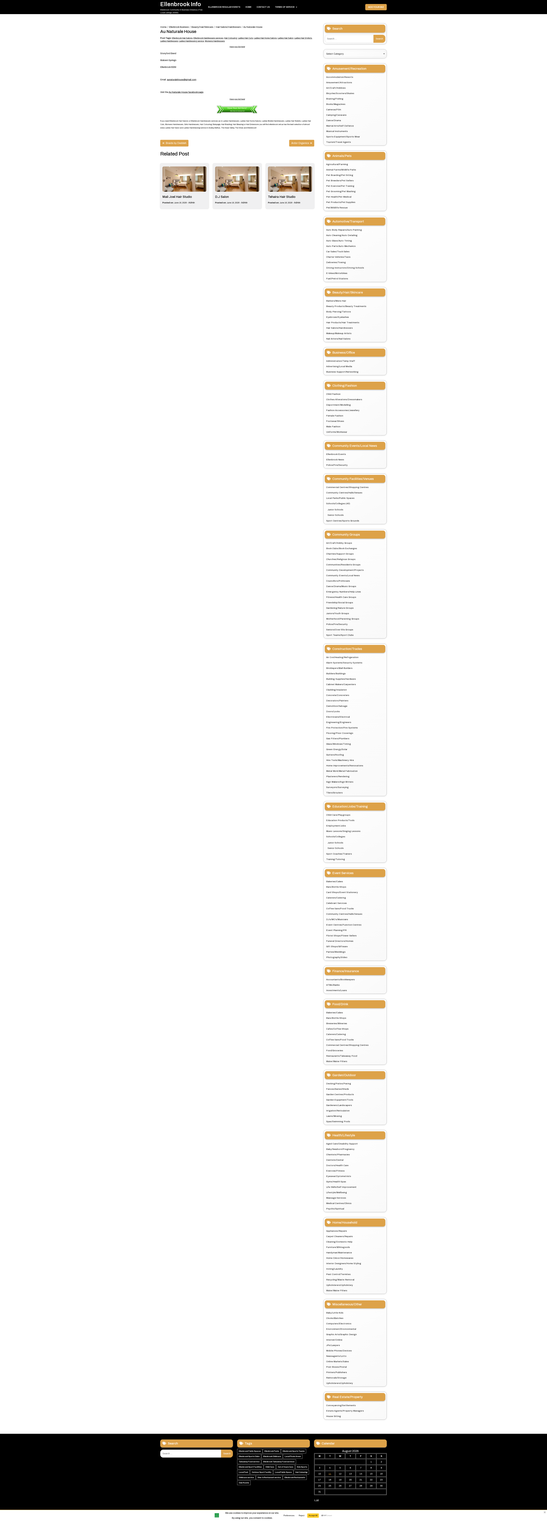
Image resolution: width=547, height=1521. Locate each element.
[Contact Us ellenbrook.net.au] (237, 114)
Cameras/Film (333, 109)
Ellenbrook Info (180, 4)
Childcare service (246, 1478)
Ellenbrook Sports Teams (294, 1451)
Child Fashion (333, 394)
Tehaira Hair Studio (281, 197)
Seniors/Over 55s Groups (339, 630)
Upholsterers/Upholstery (339, 1285)
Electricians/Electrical (338, 717)
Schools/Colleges (335, 836)
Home (248, 7)
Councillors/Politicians (338, 581)
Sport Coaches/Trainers (339, 854)
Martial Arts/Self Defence (340, 126)
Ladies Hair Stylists (303, 38)
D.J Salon (222, 197)
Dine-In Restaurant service (269, 1478)
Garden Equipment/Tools (339, 1100)
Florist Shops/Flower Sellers (341, 936)
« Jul (316, 1500)
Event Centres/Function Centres (344, 925)
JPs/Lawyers (333, 1345)
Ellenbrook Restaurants (294, 1478)
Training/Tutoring (335, 859)
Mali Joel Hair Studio (177, 197)
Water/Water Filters (336, 1061)
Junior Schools (335, 510)
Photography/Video (336, 957)
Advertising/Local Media (339, 366)
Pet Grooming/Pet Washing (341, 191)
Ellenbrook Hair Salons (182, 38)
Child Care (269, 1467)
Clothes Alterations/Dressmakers (344, 399)
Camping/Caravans (336, 115)
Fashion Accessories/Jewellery (343, 410)
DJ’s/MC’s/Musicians (337, 919)
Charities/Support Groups (340, 554)
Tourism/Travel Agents (338, 142)
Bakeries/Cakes (334, 881)
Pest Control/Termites (338, 1274)
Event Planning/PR (336, 930)
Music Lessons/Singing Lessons (343, 831)
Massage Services (336, 1198)
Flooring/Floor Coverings (339, 733)
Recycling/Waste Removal (340, 1280)
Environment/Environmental (341, 1329)
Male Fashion (333, 426)
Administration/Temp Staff (340, 361)
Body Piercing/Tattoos (338, 312)
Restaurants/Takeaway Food (341, 1056)
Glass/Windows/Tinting (338, 744)
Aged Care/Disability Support (342, 1144)
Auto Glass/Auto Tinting (339, 241)
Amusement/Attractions (339, 82)
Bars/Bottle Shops (336, 887)
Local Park (243, 1472)
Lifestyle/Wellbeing (336, 1192)
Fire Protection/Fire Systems (342, 728)
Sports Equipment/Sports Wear (343, 137)
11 (330, 1474)
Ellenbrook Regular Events (224, 7)
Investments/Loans (336, 990)
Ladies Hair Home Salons (265, 38)
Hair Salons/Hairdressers (339, 328)
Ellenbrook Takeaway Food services (278, 1462)
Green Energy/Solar (336, 749)
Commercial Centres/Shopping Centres (347, 487)
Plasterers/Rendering (338, 776)
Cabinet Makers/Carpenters (341, 684)
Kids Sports (302, 1467)
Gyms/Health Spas (336, 1182)
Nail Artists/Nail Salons (338, 339)
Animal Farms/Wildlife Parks (341, 170)
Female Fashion (334, 416)
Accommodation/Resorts (339, 77)
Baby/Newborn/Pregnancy (340, 1149)
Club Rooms (244, 1483)
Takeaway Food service (249, 1462)
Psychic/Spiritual (335, 1209)
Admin (191, 202)
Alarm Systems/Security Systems (344, 663)
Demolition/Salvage (336, 706)
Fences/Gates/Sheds (337, 1089)
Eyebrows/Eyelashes (337, 317)
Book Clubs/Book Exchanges (341, 548)
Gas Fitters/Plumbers (337, 738)
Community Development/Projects (345, 570)
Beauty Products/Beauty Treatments (346, 306)
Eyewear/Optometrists (338, 1176)
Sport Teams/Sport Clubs (340, 635)
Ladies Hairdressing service (191, 41)
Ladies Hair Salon (285, 38)
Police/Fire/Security (337, 465)
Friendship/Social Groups (339, 602)
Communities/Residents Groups (343, 565)
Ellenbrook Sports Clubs (249, 1456)
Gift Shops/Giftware (337, 946)
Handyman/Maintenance (339, 1252)
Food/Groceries (334, 1050)
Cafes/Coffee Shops (337, 1029)
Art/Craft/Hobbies (336, 88)
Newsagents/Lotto (336, 1356)
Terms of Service (285, 7)
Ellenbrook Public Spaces (250, 1451)
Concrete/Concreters (337, 695)
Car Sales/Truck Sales (338, 251)
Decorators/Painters (337, 701)
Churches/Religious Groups (341, 559)
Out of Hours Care (285, 1467)
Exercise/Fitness (335, 1171)
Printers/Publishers (336, 1372)
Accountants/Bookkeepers (340, 979)
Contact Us (263, 7)
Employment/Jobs (336, 826)
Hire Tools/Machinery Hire (340, 760)
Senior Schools (336, 515)
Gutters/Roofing (335, 755)
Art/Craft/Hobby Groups (339, 543)
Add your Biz (376, 7)
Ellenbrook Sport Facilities (250, 1467)
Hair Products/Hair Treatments (342, 322)
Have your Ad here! (237, 47)
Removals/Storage (336, 1378)
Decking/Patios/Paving (338, 1083)
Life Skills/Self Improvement (341, 1187)
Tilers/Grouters (334, 793)
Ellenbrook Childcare (272, 1456)
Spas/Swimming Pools (338, 1121)
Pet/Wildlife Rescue (337, 208)
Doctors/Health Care (337, 1165)
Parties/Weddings (336, 952)
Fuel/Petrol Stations (337, 278)
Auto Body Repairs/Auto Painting (344, 230)
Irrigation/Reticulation (338, 1111)
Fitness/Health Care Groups (341, 597)
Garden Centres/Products (340, 1094)
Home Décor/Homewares (339, 1258)
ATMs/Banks (333, 985)
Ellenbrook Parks (271, 1451)
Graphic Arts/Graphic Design (341, 1334)
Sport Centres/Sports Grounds (342, 521)
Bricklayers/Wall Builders (339, 668)
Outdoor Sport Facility (261, 1472)
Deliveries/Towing (336, 262)
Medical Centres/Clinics (339, 1203)
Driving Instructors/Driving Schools (345, 268)
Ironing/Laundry (334, 1269)
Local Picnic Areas (293, 1456)
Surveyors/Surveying (337, 787)
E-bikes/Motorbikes (336, 273)
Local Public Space (283, 1472)
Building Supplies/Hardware (341, 679)
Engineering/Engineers (338, 722)
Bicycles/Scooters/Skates (340, 93)
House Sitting (333, 1416)
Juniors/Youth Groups (337, 613)
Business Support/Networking (342, 372)
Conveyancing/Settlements (341, 1405)
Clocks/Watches (334, 1318)
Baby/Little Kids (334, 1313)
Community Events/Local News (343, 575)
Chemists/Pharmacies (338, 1154)
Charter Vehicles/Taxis (338, 257)
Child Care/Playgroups (338, 815)
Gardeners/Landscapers (339, 1105)
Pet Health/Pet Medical (339, 197)
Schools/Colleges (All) (338, 503)
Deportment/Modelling (338, 405)
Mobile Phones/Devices (339, 1351)
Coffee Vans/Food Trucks (340, 908)
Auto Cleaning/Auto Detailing (342, 235)
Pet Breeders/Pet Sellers (340, 180)
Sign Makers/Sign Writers (339, 782)
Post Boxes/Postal (336, 1367)
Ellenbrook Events (336, 454)
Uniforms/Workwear (336, 432)
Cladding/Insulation (336, 690)
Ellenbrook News (335, 459)
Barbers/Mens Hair (336, 301)
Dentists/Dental (335, 1160)
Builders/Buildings (336, 673)
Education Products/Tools (340, 820)
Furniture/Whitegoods (338, 1247)
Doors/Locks (333, 711)
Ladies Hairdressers (169, 41)
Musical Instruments (337, 131)
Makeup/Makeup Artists (339, 333)
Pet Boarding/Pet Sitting (339, 175)
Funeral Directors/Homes (339, 941)
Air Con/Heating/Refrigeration (342, 657)
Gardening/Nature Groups (340, 608)
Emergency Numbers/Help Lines (343, 592)
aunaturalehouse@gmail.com (181, 79)
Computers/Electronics (338, 1323)
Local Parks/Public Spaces (340, 498)
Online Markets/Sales (337, 1361)
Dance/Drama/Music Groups (341, 586)
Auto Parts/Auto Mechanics (341, 246)
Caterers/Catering (336, 898)
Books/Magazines (335, 104)
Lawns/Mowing (334, 1116)
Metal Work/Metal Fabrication (342, 771)
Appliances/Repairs (336, 1231)
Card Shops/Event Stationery (342, 892)
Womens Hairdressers (215, 41)
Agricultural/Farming (337, 164)
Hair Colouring (230, 38)
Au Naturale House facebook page (186, 92)
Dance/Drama (333, 120)
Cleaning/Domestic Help (339, 1242)
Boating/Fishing (334, 99)
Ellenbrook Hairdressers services (208, 38)
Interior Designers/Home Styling (343, 1263)
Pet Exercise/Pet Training (340, 186)
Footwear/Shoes (335, 421)
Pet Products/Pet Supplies (340, 202)
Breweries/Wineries (336, 1023)
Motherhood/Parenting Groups (342, 619)
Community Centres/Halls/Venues (344, 493)
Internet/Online (334, 1340)
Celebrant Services (336, 903)
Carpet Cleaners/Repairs (339, 1236)
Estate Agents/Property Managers (345, 1411)
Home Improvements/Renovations (344, 765)
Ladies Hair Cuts (245, 38)
